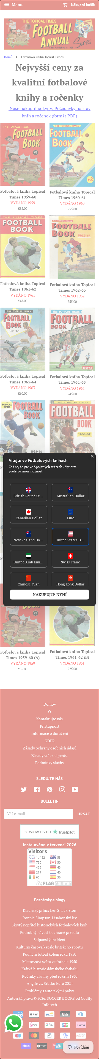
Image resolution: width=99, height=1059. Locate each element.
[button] (28, 492)
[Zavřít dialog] (92, 456)
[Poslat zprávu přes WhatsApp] (14, 1023)
